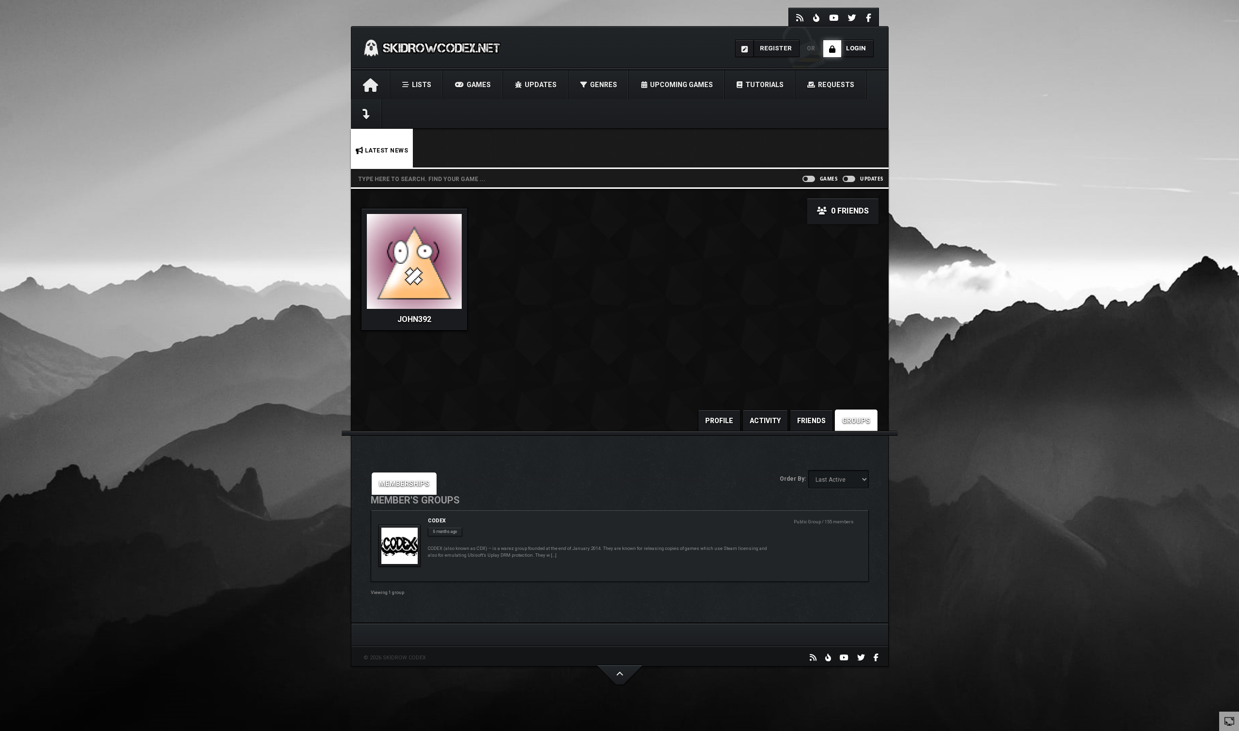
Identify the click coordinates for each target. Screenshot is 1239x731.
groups (856, 421)
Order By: (793, 478)
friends (811, 421)
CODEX (437, 521)
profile (719, 421)
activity (765, 421)
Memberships (404, 483)
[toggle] (1229, 721)
